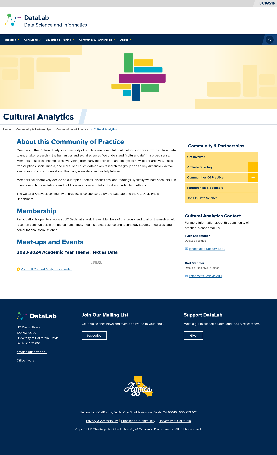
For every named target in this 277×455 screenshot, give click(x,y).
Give (193, 335)
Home (7, 129)
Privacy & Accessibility (102, 420)
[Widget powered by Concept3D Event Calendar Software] (97, 262)
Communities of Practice (72, 129)
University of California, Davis (101, 412)
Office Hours (25, 360)
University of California (175, 420)
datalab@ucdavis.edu (32, 351)
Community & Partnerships (33, 129)
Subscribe (94, 335)
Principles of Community (138, 420)
